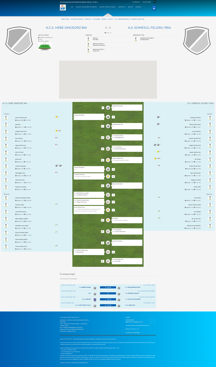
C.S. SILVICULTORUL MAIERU (133, 299)
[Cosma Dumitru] (210, 132)
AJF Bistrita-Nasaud (77, 19)
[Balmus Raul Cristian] (210, 125)
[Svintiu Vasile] (210, 187)
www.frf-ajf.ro (64, 339)
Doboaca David (19, 205)
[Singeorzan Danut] (210, 180)
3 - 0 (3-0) (108, 287)
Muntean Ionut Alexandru (194, 225)
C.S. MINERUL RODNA (85, 287)
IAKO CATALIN (19, 152)
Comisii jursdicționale (107, 7)
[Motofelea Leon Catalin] (6, 226)
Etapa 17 (110, 19)
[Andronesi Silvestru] (210, 118)
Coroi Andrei (118, 147)
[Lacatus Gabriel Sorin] (210, 152)
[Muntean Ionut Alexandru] (210, 226)
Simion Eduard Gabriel (21, 239)
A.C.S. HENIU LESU (130, 305)
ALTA (154, 8)
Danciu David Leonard (195, 205)
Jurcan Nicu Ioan (119, 259)
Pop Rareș (95, 39)
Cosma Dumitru (196, 131)
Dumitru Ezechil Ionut (120, 149)
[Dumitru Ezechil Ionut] (210, 138)
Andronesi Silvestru (117, 241)
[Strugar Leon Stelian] (6, 187)
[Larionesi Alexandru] (6, 166)
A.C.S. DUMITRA (86, 299)
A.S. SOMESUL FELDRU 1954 (149, 27)
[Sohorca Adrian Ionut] (6, 246)
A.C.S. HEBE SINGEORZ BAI (66, 27)
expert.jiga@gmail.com (136, 322)
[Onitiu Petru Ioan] (6, 180)
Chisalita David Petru (21, 131)
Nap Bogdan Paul (20, 173)
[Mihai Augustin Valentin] (6, 219)
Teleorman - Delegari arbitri (68, 331)
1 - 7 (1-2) (108, 299)
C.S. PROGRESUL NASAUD (132, 293)
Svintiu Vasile (197, 187)
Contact (138, 7)
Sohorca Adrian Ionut (21, 246)
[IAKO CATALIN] (6, 152)
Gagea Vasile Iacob (20, 145)
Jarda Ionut (18, 159)
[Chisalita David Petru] (6, 132)
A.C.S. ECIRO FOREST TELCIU (83, 305)
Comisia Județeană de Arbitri (86, 7)
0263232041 (131, 320)
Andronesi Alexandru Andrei (22, 198)
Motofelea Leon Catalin (21, 225)
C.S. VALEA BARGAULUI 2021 (132, 287)
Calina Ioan (96, 51)
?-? (108, 293)
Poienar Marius (144, 39)
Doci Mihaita (118, 229)
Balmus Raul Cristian (117, 184)
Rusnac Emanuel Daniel (21, 232)
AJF (72, 7)
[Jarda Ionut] (6, 159)
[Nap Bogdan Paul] (6, 173)
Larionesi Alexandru (20, 166)
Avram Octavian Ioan (21, 117)
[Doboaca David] (6, 205)
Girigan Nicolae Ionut (117, 106)
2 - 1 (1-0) (108, 305)
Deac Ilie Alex (19, 138)
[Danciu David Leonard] (210, 205)
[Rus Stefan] (210, 159)
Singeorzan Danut (196, 180)
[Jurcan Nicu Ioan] (210, 219)
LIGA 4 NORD (96, 19)
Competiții (122, 7)
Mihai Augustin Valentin (21, 218)
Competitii (88, 19)
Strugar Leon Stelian (20, 187)
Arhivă (130, 7)
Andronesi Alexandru (99, 45)
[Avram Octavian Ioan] (6, 118)
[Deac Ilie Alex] (6, 138)
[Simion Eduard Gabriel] (6, 239)
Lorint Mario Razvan (20, 211)
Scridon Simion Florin (120, 231)
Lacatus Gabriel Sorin (117, 158)
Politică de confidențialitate (80, 362)
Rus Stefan (115, 218)
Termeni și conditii (65, 362)
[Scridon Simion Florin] (210, 166)
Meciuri (104, 19)
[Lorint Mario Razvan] (6, 212)
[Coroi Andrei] (210, 198)
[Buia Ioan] (6, 125)
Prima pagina (65, 19)
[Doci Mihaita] (210, 212)
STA (90, 293)
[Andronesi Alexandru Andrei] (6, 198)
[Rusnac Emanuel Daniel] (6, 233)
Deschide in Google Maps (133, 332)
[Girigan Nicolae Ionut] (210, 145)
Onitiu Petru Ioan (20, 180)
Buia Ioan (18, 124)
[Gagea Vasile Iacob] (6, 145)
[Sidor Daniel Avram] (210, 173)
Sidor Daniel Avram (195, 173)
